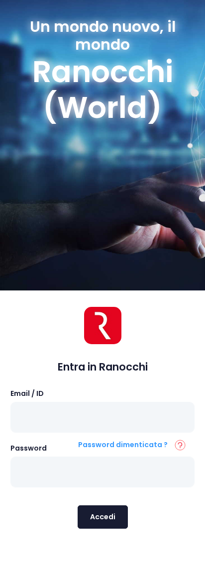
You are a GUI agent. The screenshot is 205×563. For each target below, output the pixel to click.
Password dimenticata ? (123, 445)
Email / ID (27, 393)
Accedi (102, 517)
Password (28, 448)
